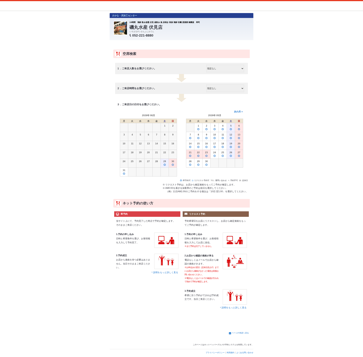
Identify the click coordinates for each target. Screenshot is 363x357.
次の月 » (238, 111)
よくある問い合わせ (244, 353)
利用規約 (230, 353)
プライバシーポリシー (215, 353)
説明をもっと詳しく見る (165, 272)
